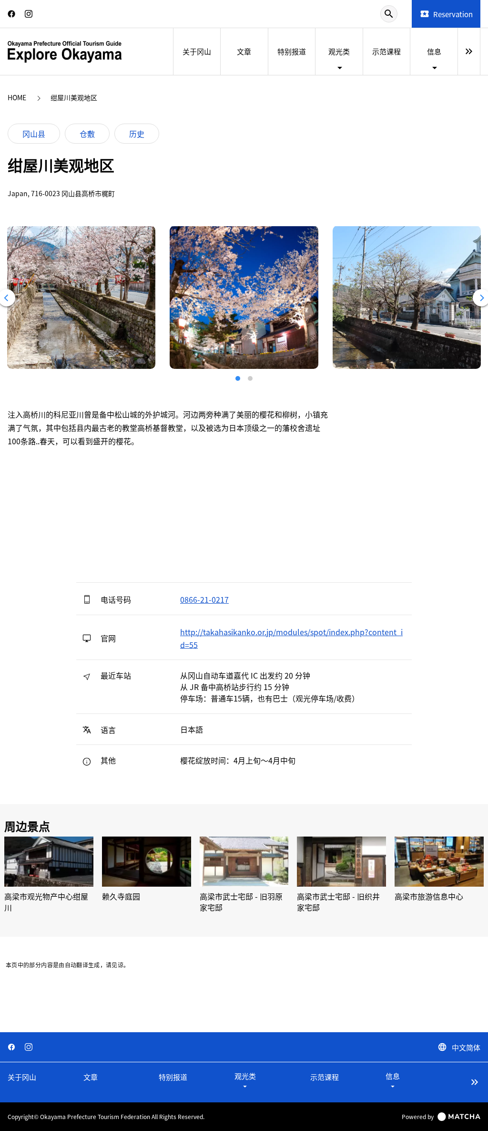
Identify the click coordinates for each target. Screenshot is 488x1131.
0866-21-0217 (204, 599)
